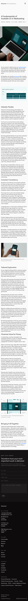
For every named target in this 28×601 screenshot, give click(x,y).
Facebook (3, 570)
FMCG (9, 583)
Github (3, 572)
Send (3, 495)
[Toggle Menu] (25, 3)
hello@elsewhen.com (6, 514)
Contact (3, 556)
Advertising (4, 583)
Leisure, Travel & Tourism (7, 585)
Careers (3, 554)
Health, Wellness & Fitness (19, 583)
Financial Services (5, 579)
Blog (2, 545)
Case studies (4, 539)
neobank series (22, 67)
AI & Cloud (14, 21)
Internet (16, 581)
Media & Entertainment (7, 581)
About (2, 552)
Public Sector (18, 585)
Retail (20, 581)
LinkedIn (3, 563)
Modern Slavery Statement (5, 595)
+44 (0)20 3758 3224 (6, 513)
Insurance (14, 579)
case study (23, 443)
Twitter (3, 565)
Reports (3, 543)
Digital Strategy (5, 21)
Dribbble (3, 568)
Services (3, 541)
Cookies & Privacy (5, 598)
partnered (16, 76)
